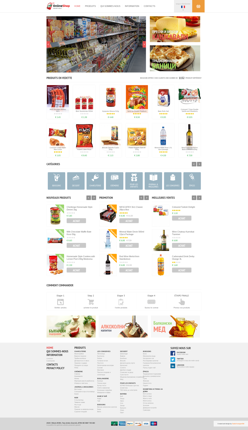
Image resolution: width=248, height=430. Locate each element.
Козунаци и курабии (104, 390)
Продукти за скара (81, 365)
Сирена (77, 374)
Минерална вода (149, 356)
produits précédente (88, 197)
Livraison (50, 358)
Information (132, 6)
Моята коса (147, 401)
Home (77, 6)
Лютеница (101, 354)
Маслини (100, 370)
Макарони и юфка (103, 392)
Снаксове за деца (126, 372)
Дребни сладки (125, 370)
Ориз (122, 401)
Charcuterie (80, 351)
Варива (123, 394)
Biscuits (123, 361)
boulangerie (103, 378)
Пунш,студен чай (149, 368)
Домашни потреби (150, 408)
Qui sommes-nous (110, 6)
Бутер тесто (101, 385)
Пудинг (145, 385)
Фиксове (146, 381)
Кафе (99, 399)
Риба (76, 368)
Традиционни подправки (152, 374)
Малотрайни (79, 354)
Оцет (122, 412)
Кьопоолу (100, 356)
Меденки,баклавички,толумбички (130, 377)
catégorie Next (199, 164)
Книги (76, 394)
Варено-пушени (80, 356)
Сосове (100, 368)
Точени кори (101, 383)
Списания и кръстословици (84, 392)
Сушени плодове (80, 412)
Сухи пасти (124, 375)
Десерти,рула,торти (127, 363)
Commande (51, 361)
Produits (90, 6)
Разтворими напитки (150, 361)
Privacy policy (55, 368)
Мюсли (76, 407)
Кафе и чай (102, 396)
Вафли (122, 356)
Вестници (78, 389)
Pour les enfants (128, 383)
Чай (98, 401)
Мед (121, 379)
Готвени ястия (102, 361)
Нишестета (147, 383)
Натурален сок (148, 358)
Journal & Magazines (83, 387)
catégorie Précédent (194, 164)
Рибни (99, 358)
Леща (122, 399)
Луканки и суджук (80, 363)
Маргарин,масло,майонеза (84, 381)
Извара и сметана (81, 383)
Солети (123, 368)
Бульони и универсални (151, 376)
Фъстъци (77, 405)
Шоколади (124, 354)
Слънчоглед (78, 400)
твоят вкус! (57, 8)
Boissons (101, 405)
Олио (122, 410)
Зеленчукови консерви (105, 365)
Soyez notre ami (182, 353)
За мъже (146, 405)
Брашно (123, 408)
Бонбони (123, 358)
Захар (122, 405)
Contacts (149, 6)
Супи (145, 378)
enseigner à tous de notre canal (188, 360)
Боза (145, 354)
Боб (121, 396)
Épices (146, 372)
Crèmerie (78, 372)
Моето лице (147, 396)
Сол (121, 403)
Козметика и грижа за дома (153, 390)
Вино (99, 412)
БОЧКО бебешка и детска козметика (129, 387)
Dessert (123, 351)
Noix (76, 398)
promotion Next (144, 44)
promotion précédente (48, 44)
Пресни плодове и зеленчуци (104, 373)
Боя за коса (147, 394)
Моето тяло (147, 398)
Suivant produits (94, 197)
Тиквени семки (79, 402)
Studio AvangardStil (238, 423)
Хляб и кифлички (103, 388)
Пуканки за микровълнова (83, 409)
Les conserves (103, 351)
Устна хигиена (148, 403)
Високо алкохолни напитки (107, 407)
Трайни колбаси (80, 358)
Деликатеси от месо (81, 361)
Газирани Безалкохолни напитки (152, 364)
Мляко (76, 378)
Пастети (100, 363)
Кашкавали (78, 376)
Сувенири (146, 410)
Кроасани (123, 365)
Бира (99, 409)
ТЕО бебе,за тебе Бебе (128, 390)
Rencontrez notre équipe (185, 366)
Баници (100, 381)
